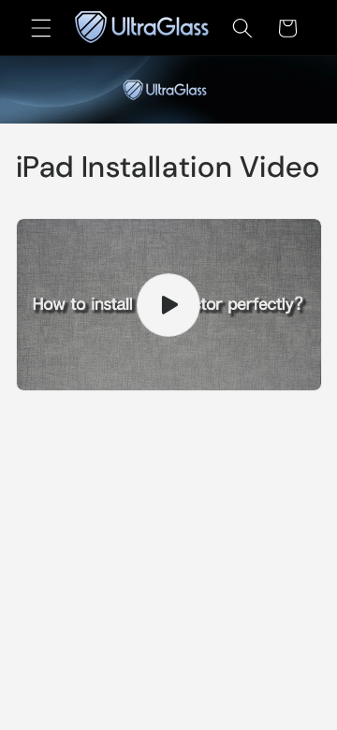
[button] (41, 28)
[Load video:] (169, 304)
